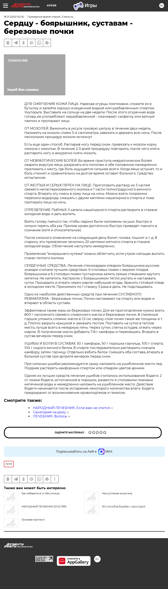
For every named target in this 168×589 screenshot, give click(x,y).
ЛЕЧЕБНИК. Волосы (50, 416)
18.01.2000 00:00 (14, 16)
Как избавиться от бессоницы (41, 493)
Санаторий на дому (49, 412)
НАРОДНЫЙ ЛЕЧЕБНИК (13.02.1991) (44, 506)
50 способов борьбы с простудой (123, 506)
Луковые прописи (33, 519)
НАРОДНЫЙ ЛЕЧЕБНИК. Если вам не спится (71, 408)
